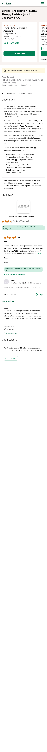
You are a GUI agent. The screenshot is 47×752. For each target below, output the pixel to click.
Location (31, 93)
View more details (10, 333)
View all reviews (8, 301)
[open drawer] (42, 3)
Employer (21, 93)
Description (10, 93)
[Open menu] (2, 93)
